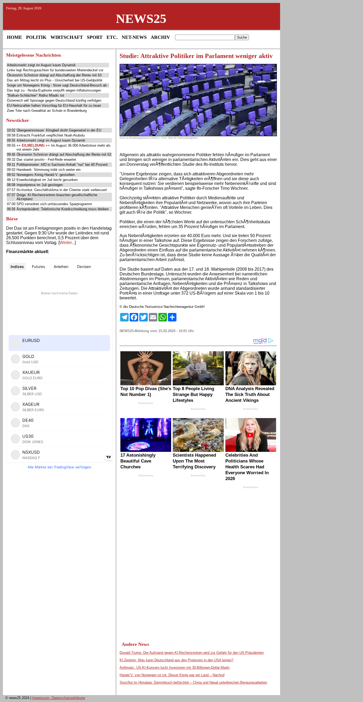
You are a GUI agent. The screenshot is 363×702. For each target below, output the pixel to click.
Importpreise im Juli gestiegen (39, 185)
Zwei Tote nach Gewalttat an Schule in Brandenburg (47, 111)
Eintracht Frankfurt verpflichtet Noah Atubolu (50, 135)
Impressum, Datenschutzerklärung (58, 698)
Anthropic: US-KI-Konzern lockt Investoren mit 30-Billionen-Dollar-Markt (175, 668)
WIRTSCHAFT (66, 37)
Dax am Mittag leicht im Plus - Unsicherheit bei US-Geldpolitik (55, 80)
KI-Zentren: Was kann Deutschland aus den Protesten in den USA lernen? (176, 660)
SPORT (95, 37)
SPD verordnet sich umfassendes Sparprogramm (54, 204)
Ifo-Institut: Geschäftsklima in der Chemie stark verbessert (61, 190)
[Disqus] (198, 560)
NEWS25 (141, 18)
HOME (14, 37)
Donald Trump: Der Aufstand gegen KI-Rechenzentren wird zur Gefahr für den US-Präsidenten (192, 653)
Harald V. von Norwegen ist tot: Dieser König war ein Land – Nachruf (172, 675)
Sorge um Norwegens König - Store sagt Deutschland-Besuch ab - (58, 85)
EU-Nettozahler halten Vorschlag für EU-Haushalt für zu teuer (54, 106)
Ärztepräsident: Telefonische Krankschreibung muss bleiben (62, 209)
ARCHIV (160, 37)
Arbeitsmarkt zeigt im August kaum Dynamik (41, 65)
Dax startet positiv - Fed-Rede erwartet (46, 160)
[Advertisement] (59, 555)
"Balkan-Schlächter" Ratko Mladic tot (35, 95)
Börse (12, 218)
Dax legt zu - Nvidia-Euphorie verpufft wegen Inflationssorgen (54, 90)
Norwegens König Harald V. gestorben (45, 175)
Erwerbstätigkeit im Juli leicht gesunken (47, 180)
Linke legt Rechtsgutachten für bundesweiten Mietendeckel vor (55, 70)
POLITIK (36, 37)
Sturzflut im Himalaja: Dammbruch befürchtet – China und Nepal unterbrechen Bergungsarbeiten (193, 682)
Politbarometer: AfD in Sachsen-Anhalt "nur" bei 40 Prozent (62, 165)
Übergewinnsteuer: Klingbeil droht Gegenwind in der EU (58, 130)
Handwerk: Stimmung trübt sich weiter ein (48, 170)
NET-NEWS (134, 37)
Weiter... (67, 242)
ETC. (112, 37)
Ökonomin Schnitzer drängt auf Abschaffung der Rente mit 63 (54, 75)
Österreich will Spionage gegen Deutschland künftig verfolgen (54, 100)
